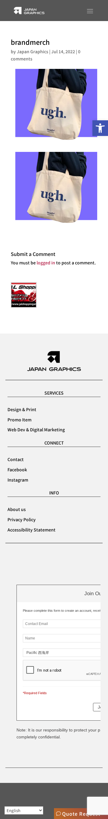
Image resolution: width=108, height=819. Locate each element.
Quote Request (81, 813)
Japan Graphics (32, 51)
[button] (100, 128)
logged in (46, 263)
